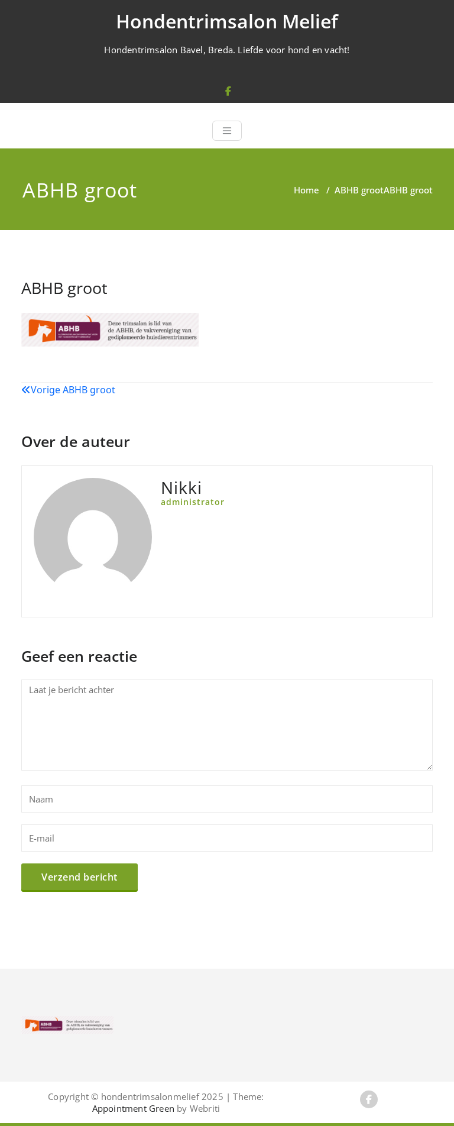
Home (306, 190)
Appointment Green (133, 1108)
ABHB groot (359, 190)
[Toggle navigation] (227, 131)
